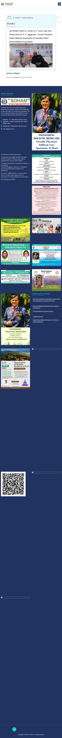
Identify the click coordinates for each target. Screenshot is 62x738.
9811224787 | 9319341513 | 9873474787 (15, 126)
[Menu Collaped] (59, 4)
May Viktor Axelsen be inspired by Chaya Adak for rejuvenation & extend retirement (46, 300)
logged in (17, 77)
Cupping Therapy (38, 316)
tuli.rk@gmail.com (8, 129)
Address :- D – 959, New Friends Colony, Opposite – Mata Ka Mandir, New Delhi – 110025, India (15, 121)
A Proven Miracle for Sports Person (43, 311)
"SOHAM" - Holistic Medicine (24, 18)
